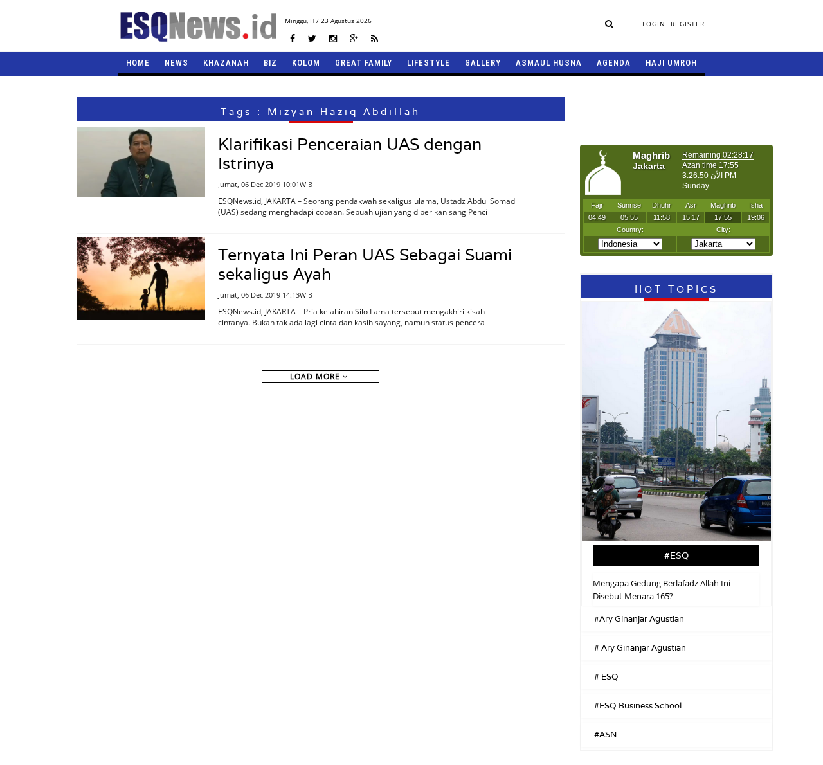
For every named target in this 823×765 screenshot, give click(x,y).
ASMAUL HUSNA (549, 63)
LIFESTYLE (428, 63)
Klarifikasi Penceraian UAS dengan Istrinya (350, 154)
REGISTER (688, 23)
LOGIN (653, 23)
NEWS (176, 63)
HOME (138, 63)
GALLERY (483, 63)
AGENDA (614, 63)
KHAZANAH (226, 63)
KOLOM (306, 63)
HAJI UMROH (671, 63)
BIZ (270, 63)
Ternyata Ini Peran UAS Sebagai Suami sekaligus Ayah (365, 264)
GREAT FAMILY (363, 63)
